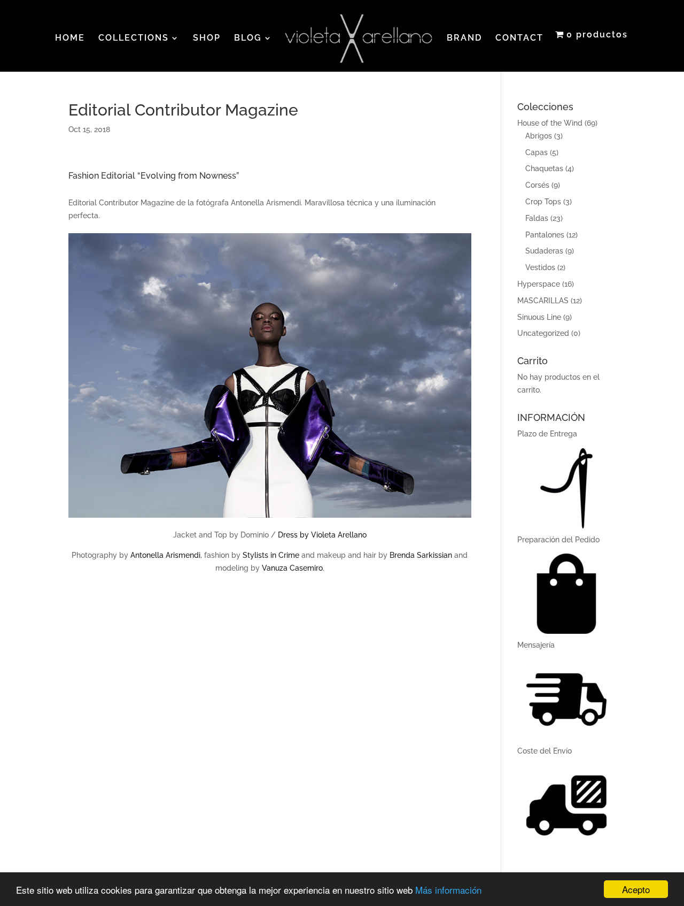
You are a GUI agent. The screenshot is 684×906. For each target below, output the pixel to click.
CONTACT (519, 38)
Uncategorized (543, 333)
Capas (536, 152)
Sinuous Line (539, 317)
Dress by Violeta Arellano (322, 535)
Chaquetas (544, 168)
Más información (448, 889)
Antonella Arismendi (165, 555)
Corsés (537, 185)
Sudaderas (544, 251)
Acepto (636, 889)
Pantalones (544, 235)
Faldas (536, 218)
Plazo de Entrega (547, 433)
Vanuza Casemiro (292, 568)
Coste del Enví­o (544, 751)
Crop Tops (543, 201)
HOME (70, 38)
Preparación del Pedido (558, 539)
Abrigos (538, 136)
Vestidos (540, 267)
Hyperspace (538, 284)
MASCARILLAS (543, 300)
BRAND (464, 38)
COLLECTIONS (133, 38)
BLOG (248, 38)
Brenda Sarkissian (421, 555)
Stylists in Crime (271, 555)
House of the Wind (549, 123)
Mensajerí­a (536, 645)
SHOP (207, 38)
